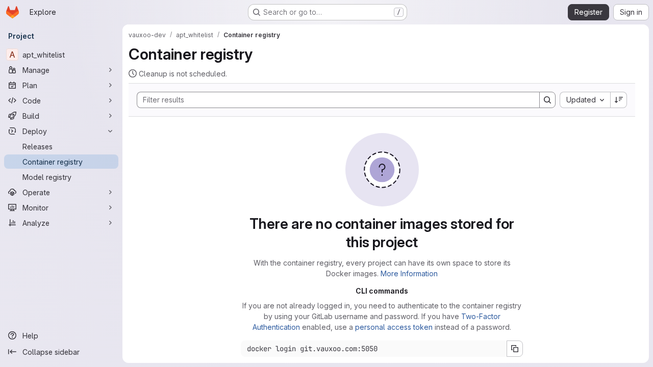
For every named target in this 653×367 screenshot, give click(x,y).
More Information (409, 273)
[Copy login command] (515, 348)
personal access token (394, 327)
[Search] (547, 100)
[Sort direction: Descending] (619, 100)
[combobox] (585, 100)
